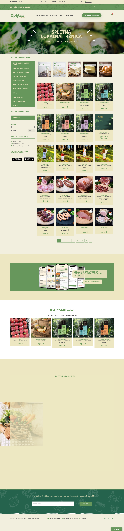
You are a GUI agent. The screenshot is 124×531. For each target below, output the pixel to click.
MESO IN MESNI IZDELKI (20, 89)
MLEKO (41, 65)
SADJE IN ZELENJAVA (19, 77)
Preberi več (88, 2)
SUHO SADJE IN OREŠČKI (20, 85)
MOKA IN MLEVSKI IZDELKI (21, 72)
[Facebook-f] (108, 518)
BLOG (62, 15)
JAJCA (101, 65)
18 (82, 240)
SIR (85, 65)
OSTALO (15, 105)
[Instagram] (105, 518)
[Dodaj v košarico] (52, 90)
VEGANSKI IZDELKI (18, 81)
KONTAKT (69, 15)
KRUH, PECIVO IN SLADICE (21, 68)
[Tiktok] (112, 518)
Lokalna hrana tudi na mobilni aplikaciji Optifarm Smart (88, 274)
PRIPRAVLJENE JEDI (19, 101)
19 (86, 240)
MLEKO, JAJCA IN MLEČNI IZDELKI (21, 63)
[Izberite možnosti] (111, 121)
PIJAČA (15, 93)
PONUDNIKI (54, 15)
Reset (31, 130)
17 (78, 240)
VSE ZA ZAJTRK (18, 97)
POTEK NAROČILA (42, 15)
